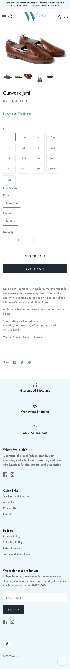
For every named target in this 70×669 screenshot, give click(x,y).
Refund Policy (11, 548)
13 (9, 180)
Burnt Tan (12, 203)
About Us (8, 502)
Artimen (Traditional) (19, 114)
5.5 (24, 137)
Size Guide (10, 188)
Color (6, 195)
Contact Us (9, 508)
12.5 (52, 169)
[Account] (58, 17)
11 (9, 169)
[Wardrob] (35, 16)
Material (8, 213)
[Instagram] (12, 474)
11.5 (23, 169)
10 (38, 158)
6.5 (53, 137)
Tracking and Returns (16, 496)
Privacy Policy (11, 536)
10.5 (52, 158)
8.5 (53, 148)
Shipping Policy (12, 542)
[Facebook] (5, 474)
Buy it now (35, 269)
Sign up (13, 609)
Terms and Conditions (16, 554)
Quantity (8, 232)
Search (7, 514)
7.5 (24, 148)
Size (5, 129)
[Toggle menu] (4, 17)
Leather (10, 221)
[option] (35, 48)
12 (38, 169)
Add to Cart (35, 256)
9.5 (24, 158)
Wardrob (16, 656)
